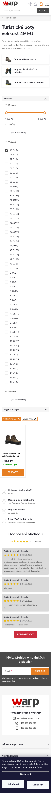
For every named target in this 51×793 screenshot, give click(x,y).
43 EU (14, 236)
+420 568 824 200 (28, 723)
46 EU (14, 255)
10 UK (13, 336)
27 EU (13, 159)
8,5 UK (14, 323)
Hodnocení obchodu (25, 534)
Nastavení (25, 774)
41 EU (14, 218)
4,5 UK (14, 286)
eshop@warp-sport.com (28, 718)
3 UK (13, 273)
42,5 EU (14, 232)
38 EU (14, 205)
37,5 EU (14, 200)
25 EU (13, 154)
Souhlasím (37, 784)
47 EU (14, 259)
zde (40, 767)
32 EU (13, 173)
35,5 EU (14, 186)
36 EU (14, 191)
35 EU (13, 182)
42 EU (14, 227)
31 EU (13, 168)
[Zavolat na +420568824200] (30, 4)
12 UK (13, 355)
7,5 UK (14, 314)
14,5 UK (14, 377)
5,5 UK (14, 295)
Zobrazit (13, 472)
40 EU (14, 214)
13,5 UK (14, 368)
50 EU (13, 268)
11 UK (14, 345)
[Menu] (47, 4)
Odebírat (40, 671)
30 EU (13, 164)
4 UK (13, 282)
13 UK (13, 364)
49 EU (13, 150)
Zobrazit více (25, 634)
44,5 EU (14, 245)
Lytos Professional (18, 132)
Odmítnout (13, 784)
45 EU (14, 250)
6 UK (13, 300)
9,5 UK (14, 332)
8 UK (13, 318)
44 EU (14, 241)
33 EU (13, 177)
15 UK (13, 382)
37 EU (14, 195)
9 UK (13, 327)
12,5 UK (14, 359)
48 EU (13, 264)
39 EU (14, 209)
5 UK (13, 291)
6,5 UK (14, 305)
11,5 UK (14, 350)
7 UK (13, 309)
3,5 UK (14, 277)
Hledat (42, 10)
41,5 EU (14, 223)
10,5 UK (14, 341)
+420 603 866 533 (28, 728)
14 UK (13, 373)
